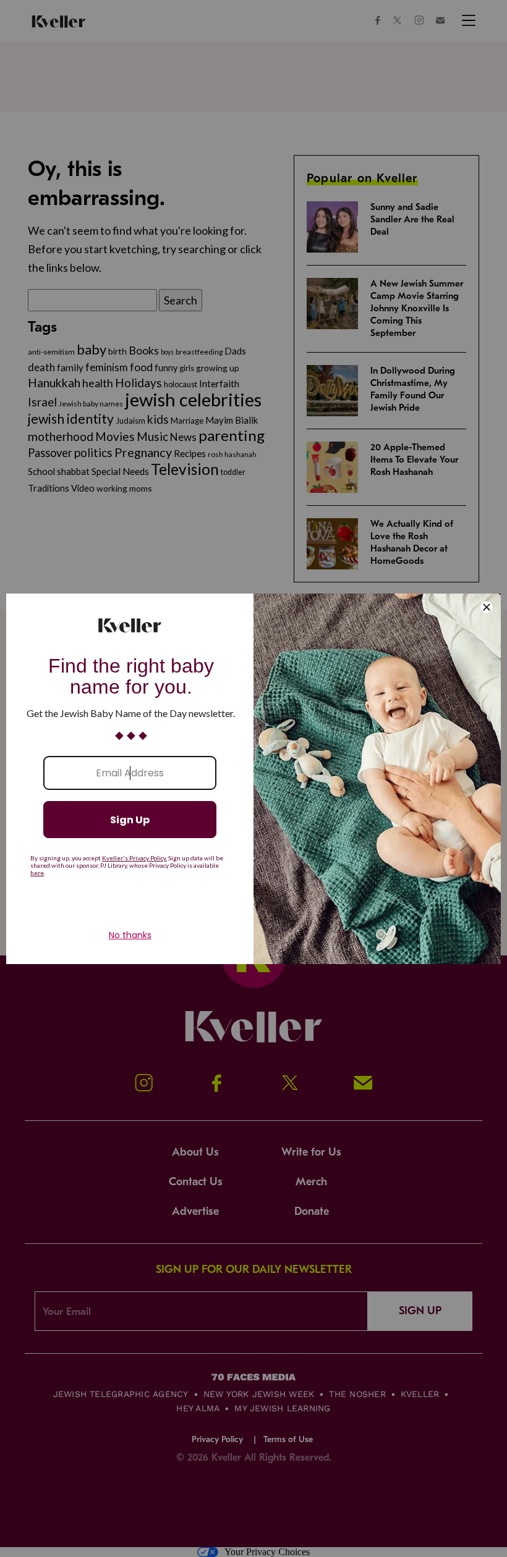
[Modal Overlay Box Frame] (253, 779)
